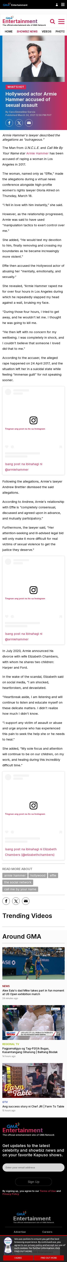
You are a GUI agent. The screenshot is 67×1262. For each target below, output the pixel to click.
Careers (47, 1231)
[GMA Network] (7, 4)
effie (53, 875)
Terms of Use (48, 1191)
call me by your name (20, 889)
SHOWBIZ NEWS (27, 31)
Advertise (20, 1231)
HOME (9, 31)
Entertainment (19, 5)
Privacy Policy (10, 1193)
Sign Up (33, 1182)
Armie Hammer (37, 153)
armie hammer (15, 875)
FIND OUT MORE (49, 1258)
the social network (17, 882)
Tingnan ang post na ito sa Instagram (25, 429)
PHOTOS (61, 31)
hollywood (37, 875)
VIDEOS (46, 31)
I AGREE (18, 1258)
